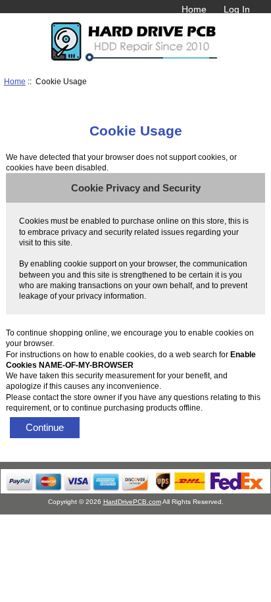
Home (194, 9)
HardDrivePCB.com (132, 501)
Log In (237, 9)
